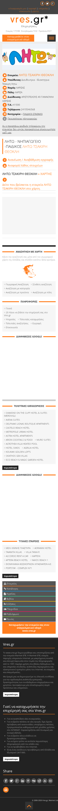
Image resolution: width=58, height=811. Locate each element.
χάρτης (35, 11)
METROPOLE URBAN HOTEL (19, 431)
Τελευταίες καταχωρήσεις (32, 319)
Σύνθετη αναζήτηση (42, 284)
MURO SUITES (44, 439)
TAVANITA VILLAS (14, 552)
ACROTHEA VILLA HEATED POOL (21, 443)
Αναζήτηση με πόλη (42, 292)
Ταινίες (10, 619)
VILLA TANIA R (32, 552)
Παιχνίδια (12, 608)
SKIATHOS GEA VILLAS (17, 455)
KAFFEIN (36, 556)
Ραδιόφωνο (12, 614)
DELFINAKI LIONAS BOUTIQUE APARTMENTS (27, 423)
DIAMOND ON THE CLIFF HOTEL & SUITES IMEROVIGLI (25, 414)
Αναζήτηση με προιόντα (17, 292)
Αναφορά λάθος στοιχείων (25, 165)
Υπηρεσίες (11, 319)
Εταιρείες (11, 583)
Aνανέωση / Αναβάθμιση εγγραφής (30, 160)
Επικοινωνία (12, 327)
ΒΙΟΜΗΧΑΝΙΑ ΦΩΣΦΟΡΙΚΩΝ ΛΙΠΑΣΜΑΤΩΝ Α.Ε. (29, 564)
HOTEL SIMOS (13, 447)
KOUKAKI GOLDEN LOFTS (18, 451)
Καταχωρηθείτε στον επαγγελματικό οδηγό (18, 38)
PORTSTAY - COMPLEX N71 (19, 568)
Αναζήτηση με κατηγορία (18, 288)
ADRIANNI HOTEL (42, 548)
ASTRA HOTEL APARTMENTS (19, 435)
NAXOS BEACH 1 (40, 560)
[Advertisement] (29, 215)
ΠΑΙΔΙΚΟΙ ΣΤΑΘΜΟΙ (33, 114)
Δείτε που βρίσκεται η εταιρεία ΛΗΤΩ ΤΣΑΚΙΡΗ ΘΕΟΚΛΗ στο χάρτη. (26, 186)
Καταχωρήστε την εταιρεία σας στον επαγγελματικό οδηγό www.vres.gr (29, 627)
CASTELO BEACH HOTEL (18, 427)
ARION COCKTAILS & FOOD (19, 439)
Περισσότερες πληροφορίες (22, 118)
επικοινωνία (24, 11)
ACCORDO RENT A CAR (17, 556)
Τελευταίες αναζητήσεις (17, 323)
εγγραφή (33, 8)
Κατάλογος (12, 588)
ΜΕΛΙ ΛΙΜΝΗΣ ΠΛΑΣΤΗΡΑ (18, 548)
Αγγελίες (10, 593)
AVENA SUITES (13, 419)
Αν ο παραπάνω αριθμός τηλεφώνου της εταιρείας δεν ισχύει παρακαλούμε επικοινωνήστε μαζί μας (28, 129)
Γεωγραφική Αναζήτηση (17, 284)
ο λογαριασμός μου (18, 8)
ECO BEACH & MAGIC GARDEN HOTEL (24, 459)
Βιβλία (10, 598)
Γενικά (9, 308)
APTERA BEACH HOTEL (17, 560)
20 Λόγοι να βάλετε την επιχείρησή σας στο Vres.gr (26, 314)
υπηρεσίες (43, 8)
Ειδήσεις (10, 603)
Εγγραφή (36, 323)
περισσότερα (10, 467)
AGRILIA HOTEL (31, 447)
